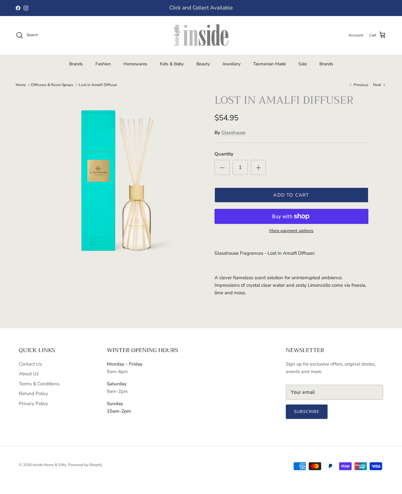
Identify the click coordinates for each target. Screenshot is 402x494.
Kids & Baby (172, 64)
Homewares (135, 64)
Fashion (103, 64)
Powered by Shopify (85, 464)
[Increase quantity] (258, 167)
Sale (302, 64)
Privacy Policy (33, 403)
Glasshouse (233, 132)
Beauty (203, 64)
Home (21, 84)
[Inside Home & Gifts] (201, 35)
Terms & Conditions (39, 384)
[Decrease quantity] (222, 167)
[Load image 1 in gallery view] (117, 177)
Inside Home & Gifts (49, 464)
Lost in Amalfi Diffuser (98, 84)
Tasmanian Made (269, 64)
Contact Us (30, 364)
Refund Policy (33, 393)
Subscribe (306, 412)
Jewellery (231, 64)
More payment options (291, 231)
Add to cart (291, 195)
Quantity (224, 154)
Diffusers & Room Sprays (52, 84)
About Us (29, 374)
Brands (76, 64)
